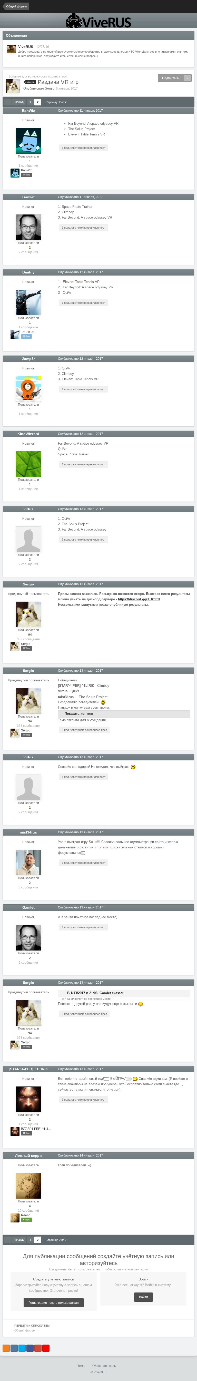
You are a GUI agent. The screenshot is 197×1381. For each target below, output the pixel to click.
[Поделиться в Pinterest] (46, 1348)
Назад (19, 102)
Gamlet (28, 197)
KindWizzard (28, 434)
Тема (81, 1366)
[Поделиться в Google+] (38, 1348)
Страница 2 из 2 (57, 102)
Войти (143, 1297)
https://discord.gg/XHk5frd (139, 599)
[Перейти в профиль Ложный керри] (28, 1186)
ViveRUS (25, 47)
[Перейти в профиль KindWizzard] (28, 464)
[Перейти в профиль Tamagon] (11, 49)
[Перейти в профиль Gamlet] (28, 227)
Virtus (28, 509)
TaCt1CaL (28, 332)
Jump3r (28, 359)
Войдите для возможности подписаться (37, 76)
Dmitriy (28, 272)
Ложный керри (28, 1155)
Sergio (49, 88)
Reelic (25, 1215)
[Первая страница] (8, 102)
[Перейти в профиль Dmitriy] (28, 302)
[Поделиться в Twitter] (22, 1348)
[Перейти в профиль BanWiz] (28, 141)
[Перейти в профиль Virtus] (28, 539)
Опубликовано (80, 110)
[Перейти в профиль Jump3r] (28, 389)
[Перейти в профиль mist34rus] (28, 862)
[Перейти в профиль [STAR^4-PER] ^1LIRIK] (28, 1099)
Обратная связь (104, 1366)
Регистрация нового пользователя (53, 1303)
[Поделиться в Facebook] (30, 1348)
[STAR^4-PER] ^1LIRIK (28, 1069)
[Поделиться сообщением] (190, 110)
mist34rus (28, 832)
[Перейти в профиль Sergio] (13, 86)
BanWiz (28, 111)
